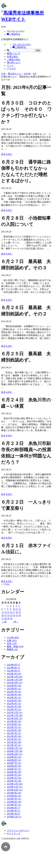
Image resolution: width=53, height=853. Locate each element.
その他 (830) (13, 637)
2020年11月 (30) (14, 751)
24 (14, 615)
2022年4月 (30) (14, 700)
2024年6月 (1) (13, 665)
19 (20, 612)
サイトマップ (13, 833)
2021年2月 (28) (14, 742)
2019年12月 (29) (14, 784)
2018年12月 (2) (14, 817)
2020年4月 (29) (14, 772)
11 (17, 609)
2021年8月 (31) (14, 724)
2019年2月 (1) (13, 811)
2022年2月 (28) (14, 706)
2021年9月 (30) (14, 721)
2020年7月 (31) (14, 763)
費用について (13, 53)
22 (8, 615)
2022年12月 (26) (14, 676)
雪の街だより (13, 62)
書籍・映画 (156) (15, 646)
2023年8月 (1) (13, 668)
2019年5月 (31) (14, 805)
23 (11, 615)
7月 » (15, 622)
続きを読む (6, 154)
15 (8, 612)
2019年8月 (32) (14, 796)
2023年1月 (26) (14, 673)
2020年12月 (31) (14, 748)
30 (11, 618)
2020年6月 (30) (14, 766)
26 (20, 615)
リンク (10, 65)
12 (20, 609)
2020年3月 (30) (14, 775)
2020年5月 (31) (14, 769)
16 (11, 612)
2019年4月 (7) (13, 808)
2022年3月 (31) (14, 703)
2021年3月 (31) (14, 739)
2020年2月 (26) (14, 778)
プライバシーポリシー (18, 830)
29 (8, 618)
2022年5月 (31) (14, 697)
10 (14, 609)
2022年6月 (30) (14, 694)
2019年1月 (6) (13, 814)
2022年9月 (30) (14, 685)
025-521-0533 (21, 44)
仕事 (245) (12, 640)
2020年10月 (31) (14, 754)
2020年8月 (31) (14, 760)
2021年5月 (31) (14, 733)
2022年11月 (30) (14, 679)
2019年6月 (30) (14, 802)
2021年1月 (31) (14, 745)
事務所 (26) (12, 649)
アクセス (11, 68)
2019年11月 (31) (14, 787)
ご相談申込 (14, 34)
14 (5, 612)
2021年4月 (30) (14, 736)
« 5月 (4, 622)
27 (3, 618)
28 (5, 618)
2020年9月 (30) (14, 757)
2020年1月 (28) (14, 781)
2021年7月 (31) (14, 727)
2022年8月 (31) (14, 688)
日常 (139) (12, 643)
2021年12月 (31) (14, 712)
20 (3, 615)
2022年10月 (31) (14, 682)
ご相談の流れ (13, 59)
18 (17, 612)
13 (3, 612)
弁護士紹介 (12, 56)
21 (5, 615)
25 (17, 615)
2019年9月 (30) (14, 793)
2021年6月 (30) (14, 730)
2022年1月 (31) (14, 709)
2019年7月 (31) (14, 799)
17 (14, 612)
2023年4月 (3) (13, 671)
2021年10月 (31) (14, 718)
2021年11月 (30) (14, 715)
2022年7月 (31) (14, 691)
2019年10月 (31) (14, 790)
